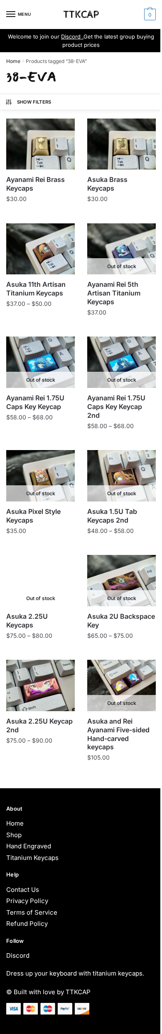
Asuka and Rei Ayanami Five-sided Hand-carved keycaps (118, 734)
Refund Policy (27, 923)
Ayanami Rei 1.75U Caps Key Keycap (35, 402)
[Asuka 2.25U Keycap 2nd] (40, 685)
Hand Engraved (28, 846)
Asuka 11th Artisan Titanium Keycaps (36, 288)
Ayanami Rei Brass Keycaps (35, 183)
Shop (14, 835)
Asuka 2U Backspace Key (121, 620)
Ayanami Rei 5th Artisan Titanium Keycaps (113, 293)
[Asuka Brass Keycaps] (121, 144)
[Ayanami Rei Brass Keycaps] (40, 144)
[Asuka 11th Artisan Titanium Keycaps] (40, 249)
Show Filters (34, 102)
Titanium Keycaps (32, 858)
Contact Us (22, 890)
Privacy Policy (27, 901)
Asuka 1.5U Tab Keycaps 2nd (112, 515)
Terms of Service (31, 912)
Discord (17, 955)
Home (13, 61)
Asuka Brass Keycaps (107, 183)
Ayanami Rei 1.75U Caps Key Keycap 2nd (116, 406)
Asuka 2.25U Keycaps (27, 620)
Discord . (72, 36)
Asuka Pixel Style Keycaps (33, 515)
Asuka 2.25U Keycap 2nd (39, 725)
